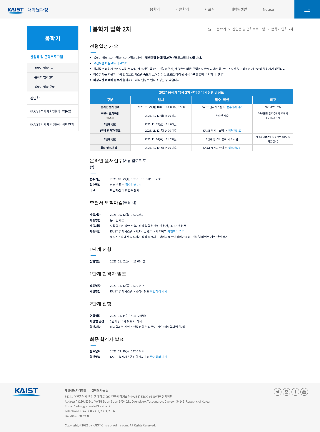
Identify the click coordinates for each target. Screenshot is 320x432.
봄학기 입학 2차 (44, 77)
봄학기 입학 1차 (44, 68)
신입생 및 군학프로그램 (46, 56)
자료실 (209, 9)
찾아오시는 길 (100, 390)
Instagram (286, 392)
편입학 (34, 98)
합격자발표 (234, 130)
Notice (268, 9)
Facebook (295, 392)
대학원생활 (239, 9)
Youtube (304, 392)
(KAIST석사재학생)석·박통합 (50, 111)
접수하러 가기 (235, 107)
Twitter (277, 392)
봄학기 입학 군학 (44, 86)
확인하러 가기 (175, 231)
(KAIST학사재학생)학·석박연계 (52, 124)
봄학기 (155, 9)
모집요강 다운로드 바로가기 (110, 63)
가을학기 (182, 9)
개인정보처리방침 (76, 390)
